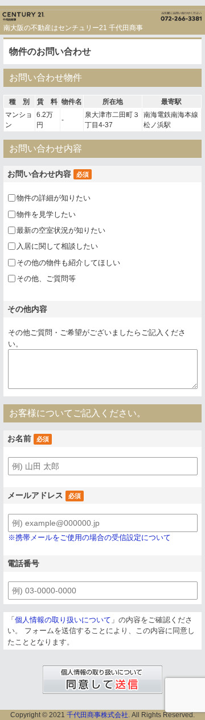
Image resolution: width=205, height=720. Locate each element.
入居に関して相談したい (57, 246)
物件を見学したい (46, 214)
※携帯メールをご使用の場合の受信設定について (89, 537)
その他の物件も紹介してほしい (68, 262)
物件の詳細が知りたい (54, 198)
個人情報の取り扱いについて (63, 620)
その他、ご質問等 (46, 278)
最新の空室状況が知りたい (61, 230)
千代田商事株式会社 (97, 715)
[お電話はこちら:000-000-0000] (153, 14)
